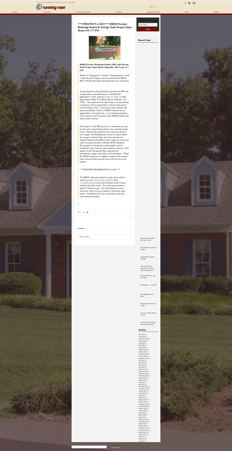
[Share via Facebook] (78, 212)
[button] (83, 12)
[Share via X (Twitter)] (83, 212)
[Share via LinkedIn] (87, 212)
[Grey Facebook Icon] (185, 3)
